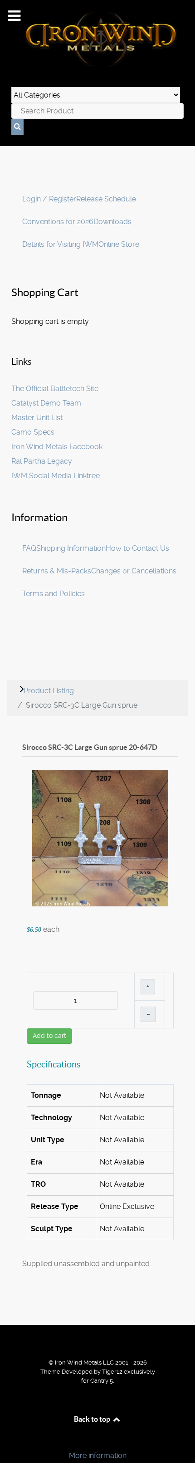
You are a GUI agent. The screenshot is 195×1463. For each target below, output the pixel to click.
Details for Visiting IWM (60, 244)
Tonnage (46, 1095)
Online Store (118, 244)
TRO (38, 1184)
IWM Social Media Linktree (55, 475)
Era (36, 1162)
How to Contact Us (137, 548)
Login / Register (49, 199)
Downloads (112, 221)
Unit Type (47, 1139)
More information (98, 1455)
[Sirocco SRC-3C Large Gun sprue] (100, 837)
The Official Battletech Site (54, 388)
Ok (10, 1440)
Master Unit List (37, 417)
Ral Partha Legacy (41, 461)
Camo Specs (32, 432)
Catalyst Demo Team (46, 403)
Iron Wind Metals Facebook (56, 446)
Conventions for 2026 (57, 221)
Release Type (54, 1206)
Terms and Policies (53, 593)
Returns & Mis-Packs (56, 571)
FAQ (29, 548)
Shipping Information (71, 548)
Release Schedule (106, 199)
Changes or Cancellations (133, 571)
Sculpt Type (52, 1228)
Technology (51, 1117)
